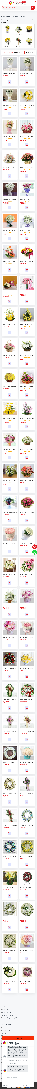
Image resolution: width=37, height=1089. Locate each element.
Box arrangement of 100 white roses (27, 762)
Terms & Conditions (8, 1031)
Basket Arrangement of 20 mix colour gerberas (10, 262)
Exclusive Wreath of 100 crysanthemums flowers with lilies (10, 982)
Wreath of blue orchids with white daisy (10, 856)
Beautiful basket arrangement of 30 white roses (10, 481)
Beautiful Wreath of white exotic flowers (10, 919)
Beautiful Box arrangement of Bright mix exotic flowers (10, 637)
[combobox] (18, 8)
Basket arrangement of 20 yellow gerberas (10, 418)
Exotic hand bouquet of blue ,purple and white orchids (10, 512)
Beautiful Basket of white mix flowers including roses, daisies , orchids (10, 606)
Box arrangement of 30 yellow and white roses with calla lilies (27, 669)
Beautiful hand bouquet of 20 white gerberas (10, 230)
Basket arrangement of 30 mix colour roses (27, 481)
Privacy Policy (6, 1033)
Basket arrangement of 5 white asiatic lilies (27, 356)
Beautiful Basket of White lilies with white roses (10, 575)
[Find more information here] (17, 1061)
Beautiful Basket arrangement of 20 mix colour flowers (10, 356)
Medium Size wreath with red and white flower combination (27, 700)
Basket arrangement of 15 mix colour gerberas (27, 262)
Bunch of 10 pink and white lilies (27, 575)
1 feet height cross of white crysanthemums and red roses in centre (10, 700)
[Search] (33, 8)
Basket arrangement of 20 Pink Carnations (27, 418)
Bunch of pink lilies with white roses (10, 449)
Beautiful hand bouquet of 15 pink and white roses (10, 136)
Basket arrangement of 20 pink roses (27, 387)
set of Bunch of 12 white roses (10, 74)
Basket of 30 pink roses (27, 512)
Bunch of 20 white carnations (10, 199)
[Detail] (9, 82)
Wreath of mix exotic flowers (27, 982)
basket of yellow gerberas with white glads (10, 324)
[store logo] (19, 3)
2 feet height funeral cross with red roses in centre (10, 825)
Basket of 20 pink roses (27, 168)
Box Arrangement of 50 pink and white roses (27, 637)
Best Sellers (30, 52)
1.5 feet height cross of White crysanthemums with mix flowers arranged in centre (27, 731)
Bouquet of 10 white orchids (27, 230)
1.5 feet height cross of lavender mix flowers (27, 794)
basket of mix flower (9, 168)
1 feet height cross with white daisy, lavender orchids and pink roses (10, 731)
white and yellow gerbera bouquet (27, 105)
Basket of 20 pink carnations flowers (27, 293)
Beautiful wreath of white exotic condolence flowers (10, 950)
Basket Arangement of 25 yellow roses (27, 324)
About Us (5, 1028)
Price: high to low (19, 52)
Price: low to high (8, 52)
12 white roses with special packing (27, 74)
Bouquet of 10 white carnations (10, 105)
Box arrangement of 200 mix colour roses (27, 950)
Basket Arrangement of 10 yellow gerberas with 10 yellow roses (10, 387)
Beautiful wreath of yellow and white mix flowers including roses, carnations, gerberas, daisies (27, 856)
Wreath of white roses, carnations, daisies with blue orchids (27, 825)
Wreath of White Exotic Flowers (10, 794)
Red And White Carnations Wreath (27, 888)
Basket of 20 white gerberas (27, 449)
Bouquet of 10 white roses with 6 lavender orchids (27, 199)
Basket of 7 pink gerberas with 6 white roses (27, 136)
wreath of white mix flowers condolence (10, 762)
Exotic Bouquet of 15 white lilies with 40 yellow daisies (10, 888)
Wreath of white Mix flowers (27, 919)
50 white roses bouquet (27, 543)
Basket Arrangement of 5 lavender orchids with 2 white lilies (10, 293)
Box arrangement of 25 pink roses (10, 543)
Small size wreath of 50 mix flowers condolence (10, 669)
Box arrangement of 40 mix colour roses (27, 606)
